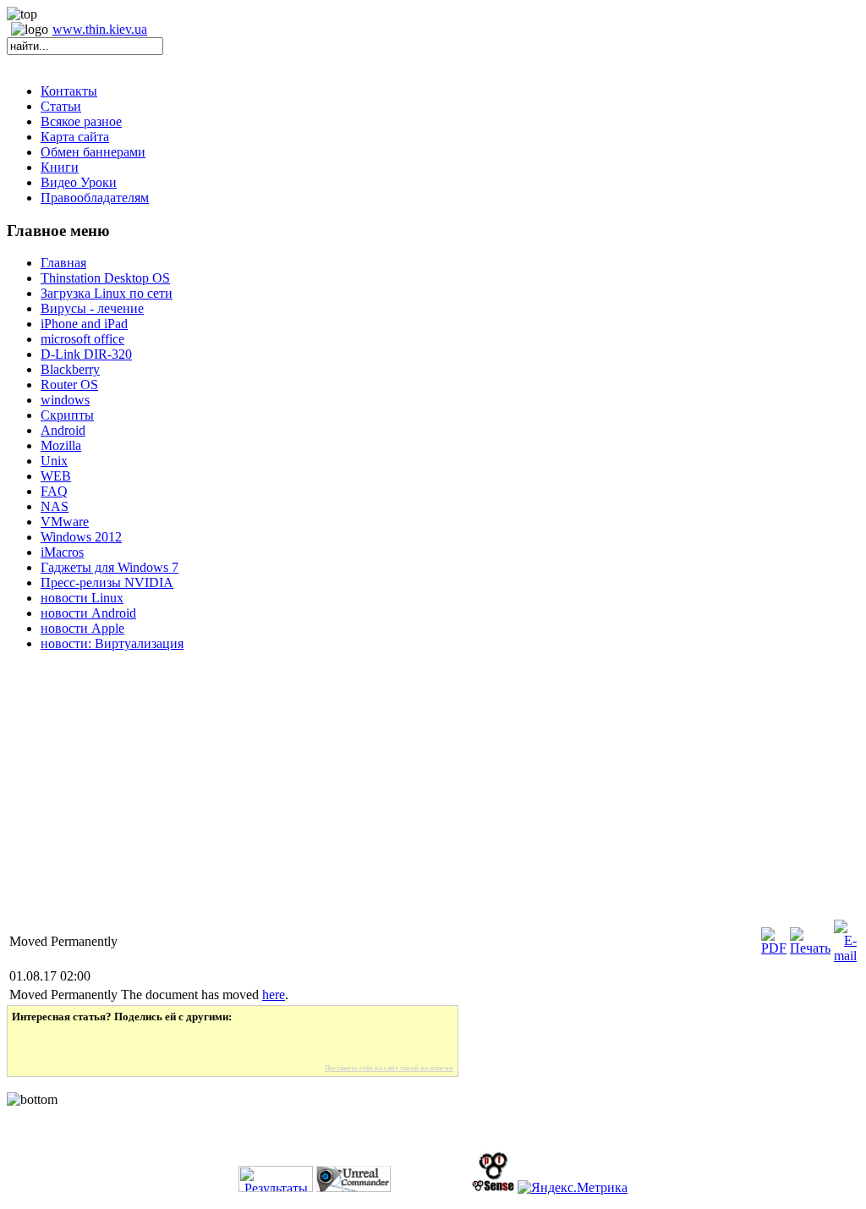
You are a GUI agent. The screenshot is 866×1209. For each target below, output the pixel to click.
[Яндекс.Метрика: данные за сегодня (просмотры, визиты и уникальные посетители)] (573, 1187)
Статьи (61, 106)
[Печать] (810, 948)
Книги (60, 167)
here (273, 994)
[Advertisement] (433, 798)
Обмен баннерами (93, 152)
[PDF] (774, 948)
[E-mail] (845, 955)
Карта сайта (75, 136)
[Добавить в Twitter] (36, 1044)
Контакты (69, 91)
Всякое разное (81, 121)
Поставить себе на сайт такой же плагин (389, 1068)
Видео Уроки (79, 182)
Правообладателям (95, 197)
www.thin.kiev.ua (99, 29)
